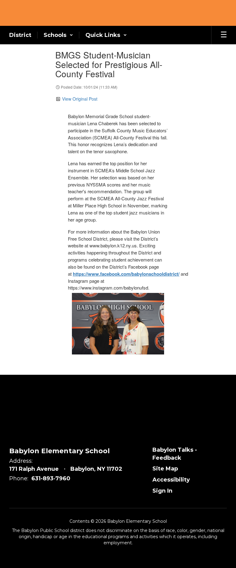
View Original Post (79, 99)
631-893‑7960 (50, 478)
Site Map (165, 468)
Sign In (162, 490)
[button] (58, 35)
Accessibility (171, 479)
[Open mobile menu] (223, 35)
